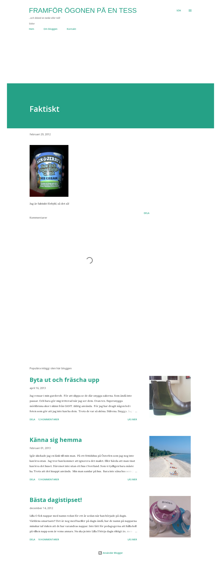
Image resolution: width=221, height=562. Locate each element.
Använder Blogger (112, 552)
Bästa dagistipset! (56, 500)
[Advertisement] (104, 60)
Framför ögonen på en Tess (83, 10)
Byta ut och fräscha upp (64, 380)
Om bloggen (50, 28)
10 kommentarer (48, 539)
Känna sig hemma (56, 440)
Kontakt (71, 28)
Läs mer (132, 419)
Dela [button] (146, 213)
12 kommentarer (48, 419)
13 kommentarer (48, 479)
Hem (31, 28)
